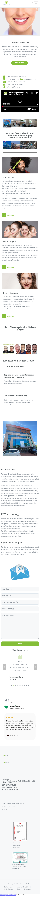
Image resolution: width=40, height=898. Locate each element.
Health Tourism (8, 881)
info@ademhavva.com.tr (10, 781)
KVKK (3, 748)
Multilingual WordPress (8, 887)
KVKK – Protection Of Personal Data (13, 796)
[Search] (32, 3)
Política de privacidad (8, 799)
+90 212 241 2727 (10, 778)
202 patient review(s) (15, 695)
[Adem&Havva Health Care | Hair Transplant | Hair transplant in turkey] (6, 3)
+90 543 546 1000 (11, 780)
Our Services (8, 879)
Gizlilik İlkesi (5, 802)
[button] (35, 718)
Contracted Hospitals (22, 879)
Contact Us (27, 881)
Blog (18, 881)
